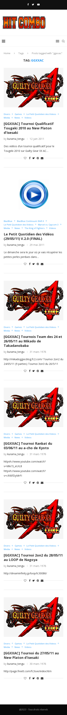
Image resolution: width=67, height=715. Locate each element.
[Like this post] (25, 158)
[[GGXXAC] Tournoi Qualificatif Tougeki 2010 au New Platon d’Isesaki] (33, 87)
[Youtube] (38, 4)
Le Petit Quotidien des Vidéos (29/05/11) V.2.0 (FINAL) (29, 236)
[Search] (63, 41)
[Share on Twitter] (33, 158)
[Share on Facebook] (30, 158)
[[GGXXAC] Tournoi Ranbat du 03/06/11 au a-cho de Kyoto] (33, 407)
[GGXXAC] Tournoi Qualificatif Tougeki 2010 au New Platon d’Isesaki (29, 128)
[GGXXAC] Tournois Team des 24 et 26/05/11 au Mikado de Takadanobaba (33, 341)
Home (7, 53)
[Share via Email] (42, 158)
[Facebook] (28, 4)
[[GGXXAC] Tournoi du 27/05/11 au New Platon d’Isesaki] (33, 617)
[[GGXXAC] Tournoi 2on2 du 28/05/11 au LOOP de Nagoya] (33, 519)
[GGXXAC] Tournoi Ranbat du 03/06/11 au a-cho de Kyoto (28, 445)
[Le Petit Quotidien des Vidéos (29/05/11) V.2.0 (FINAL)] (33, 194)
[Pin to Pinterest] (38, 158)
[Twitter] (33, 4)
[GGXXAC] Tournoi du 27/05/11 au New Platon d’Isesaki (31, 655)
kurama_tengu (15, 139)
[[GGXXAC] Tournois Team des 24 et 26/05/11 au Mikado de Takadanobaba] (33, 300)
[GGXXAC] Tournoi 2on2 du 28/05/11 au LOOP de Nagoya (33, 557)
